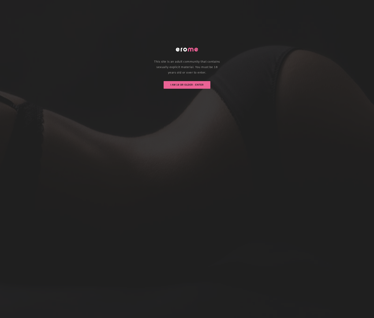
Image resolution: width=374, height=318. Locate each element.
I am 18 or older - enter (187, 84)
